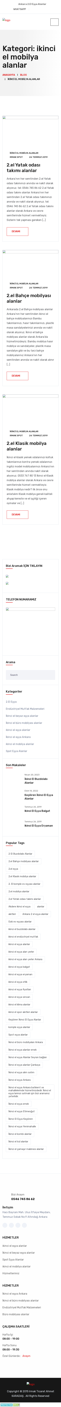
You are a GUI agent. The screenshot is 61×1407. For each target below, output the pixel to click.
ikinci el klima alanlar (19, 1004)
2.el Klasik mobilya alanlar (22, 876)
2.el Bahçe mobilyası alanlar (23, 861)
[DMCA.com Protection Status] (10, 1404)
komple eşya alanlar (19, 1027)
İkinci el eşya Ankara (18, 737)
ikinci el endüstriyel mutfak (23, 936)
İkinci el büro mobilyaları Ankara (25, 1042)
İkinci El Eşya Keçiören (20, 1118)
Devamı (16, 231)
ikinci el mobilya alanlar (24, 153)
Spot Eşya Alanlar (16, 751)
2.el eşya (13, 868)
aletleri (12, 914)
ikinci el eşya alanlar (18, 730)
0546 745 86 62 (23, 1199)
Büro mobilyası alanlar (15, 1314)
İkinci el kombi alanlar (20, 1134)
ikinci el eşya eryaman (39, 825)
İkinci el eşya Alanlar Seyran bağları (27, 1057)
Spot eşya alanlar (18, 1034)
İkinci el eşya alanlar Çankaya (24, 1064)
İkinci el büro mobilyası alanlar (24, 722)
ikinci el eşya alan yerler (21, 951)
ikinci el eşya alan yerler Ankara (25, 959)
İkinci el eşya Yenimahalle (22, 1126)
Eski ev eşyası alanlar (20, 921)
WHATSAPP (19, 9)
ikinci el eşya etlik (17, 981)
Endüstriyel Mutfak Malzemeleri (25, 708)
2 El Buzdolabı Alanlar (20, 853)
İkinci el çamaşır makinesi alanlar (26, 1149)
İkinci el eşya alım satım (21, 1072)
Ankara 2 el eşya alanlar (35, 914)
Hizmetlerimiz (10, 1273)
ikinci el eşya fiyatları (19, 989)
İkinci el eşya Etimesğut (21, 1111)
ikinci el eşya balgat (37, 810)
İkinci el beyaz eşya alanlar (22, 715)
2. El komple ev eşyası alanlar (24, 883)
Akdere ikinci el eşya (19, 906)
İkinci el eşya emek (18, 1103)
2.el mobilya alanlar (18, 891)
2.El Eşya (11, 701)
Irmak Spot (16, 157)
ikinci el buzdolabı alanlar (21, 929)
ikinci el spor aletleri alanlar (23, 1012)
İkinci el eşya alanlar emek (22, 1049)
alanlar (40, 906)
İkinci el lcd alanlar (18, 1141)
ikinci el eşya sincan (19, 997)
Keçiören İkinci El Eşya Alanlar (24, 1019)
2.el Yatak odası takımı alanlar (23, 167)
